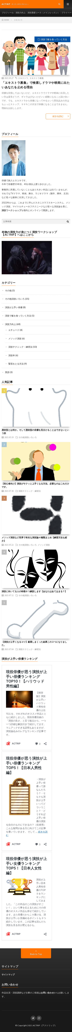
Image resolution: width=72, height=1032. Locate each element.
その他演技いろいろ (15, 298)
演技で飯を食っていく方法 (54, 39)
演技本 (11, 355)
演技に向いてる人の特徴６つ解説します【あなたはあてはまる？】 (34, 591)
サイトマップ (8, 974)
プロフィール (8, 12)
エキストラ (23, 78)
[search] (67, 221)
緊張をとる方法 (16, 363)
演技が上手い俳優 (13, 307)
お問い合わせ (47, 992)
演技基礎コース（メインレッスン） (43, 12)
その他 (8, 290)
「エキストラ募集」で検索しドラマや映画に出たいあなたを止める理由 (36, 85)
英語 (7, 372)
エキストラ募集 (37, 78)
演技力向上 (21, 12)
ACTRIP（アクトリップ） (45, 1025)
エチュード (13, 330)
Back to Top (36, 954)
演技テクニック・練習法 (20, 347)
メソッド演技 (14, 338)
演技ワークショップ (11, 210)
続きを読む (58, 116)
